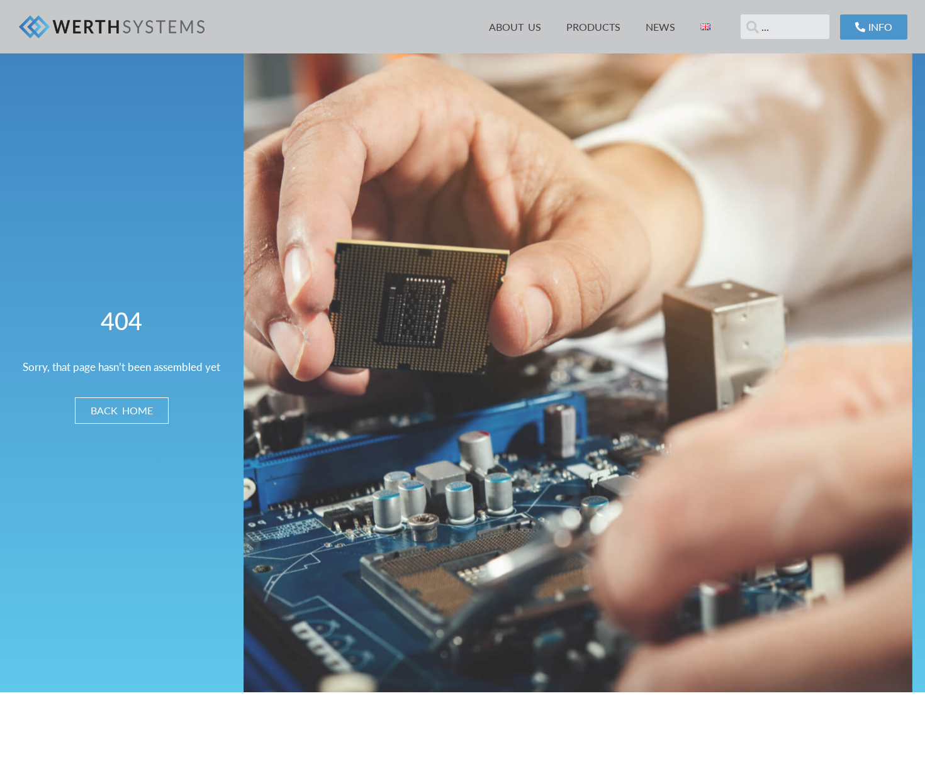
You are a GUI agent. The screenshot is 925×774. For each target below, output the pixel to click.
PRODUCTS (593, 27)
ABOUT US (515, 27)
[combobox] (785, 26)
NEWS (660, 27)
